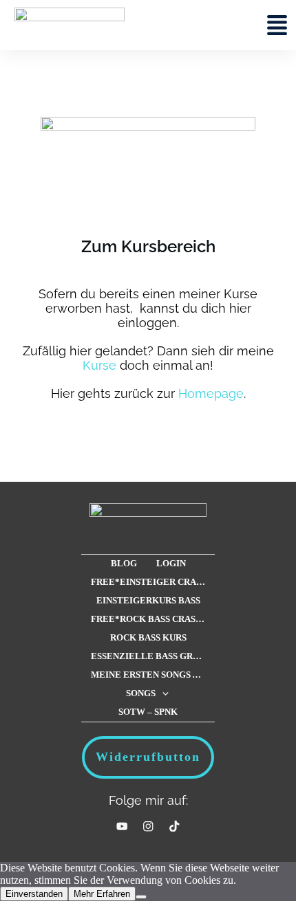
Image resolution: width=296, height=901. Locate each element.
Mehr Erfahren (102, 894)
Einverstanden (34, 894)
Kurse (99, 365)
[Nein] (141, 897)
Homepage (211, 393)
